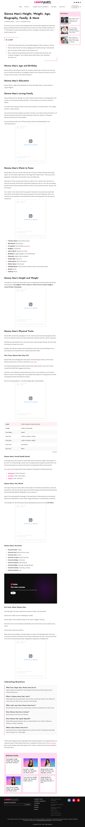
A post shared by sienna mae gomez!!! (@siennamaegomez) (30, 161)
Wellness (53, 6)
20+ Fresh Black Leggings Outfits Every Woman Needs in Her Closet (74, 30)
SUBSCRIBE (75, 6)
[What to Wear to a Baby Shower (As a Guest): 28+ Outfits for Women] (64, 40)
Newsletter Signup (56, 815)
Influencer (27, 246)
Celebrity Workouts (40, 801)
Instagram (11, 473)
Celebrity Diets (38, 799)
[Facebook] (74, 2)
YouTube (10, 476)
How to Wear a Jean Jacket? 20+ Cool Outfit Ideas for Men (74, 21)
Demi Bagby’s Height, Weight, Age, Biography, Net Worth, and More (13, 760)
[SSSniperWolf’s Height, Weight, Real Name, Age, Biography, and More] (48, 762)
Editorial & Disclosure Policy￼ (57, 805)
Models (36, 805)
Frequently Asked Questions (55, 808)
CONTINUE (27, 804)
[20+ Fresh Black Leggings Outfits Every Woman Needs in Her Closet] (64, 30)
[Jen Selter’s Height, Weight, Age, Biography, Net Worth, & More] (30, 762)
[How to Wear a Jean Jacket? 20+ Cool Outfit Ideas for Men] (64, 21)
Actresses (37, 803)
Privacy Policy (55, 811)
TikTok (10, 478)
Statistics (62, 6)
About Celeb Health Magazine (56, 800)
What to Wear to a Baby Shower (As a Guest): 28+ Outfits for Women (74, 40)
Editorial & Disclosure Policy (44, 820)
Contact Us (54, 802)
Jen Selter (53, 743)
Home (20, 6)
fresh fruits (33, 362)
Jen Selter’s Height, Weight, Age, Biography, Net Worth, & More (30, 770)
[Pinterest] (80, 2)
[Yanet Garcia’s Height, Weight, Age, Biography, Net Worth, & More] (13, 780)
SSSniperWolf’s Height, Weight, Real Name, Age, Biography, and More (47, 770)
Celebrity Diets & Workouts (41, 6)
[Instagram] (76, 2)
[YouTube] (78, 2)
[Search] (80, 6)
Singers (36, 807)
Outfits (27, 6)
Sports (36, 809)
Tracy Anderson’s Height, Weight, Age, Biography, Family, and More (30, 779)
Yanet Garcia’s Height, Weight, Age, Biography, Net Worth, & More (13, 789)
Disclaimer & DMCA (56, 813)
